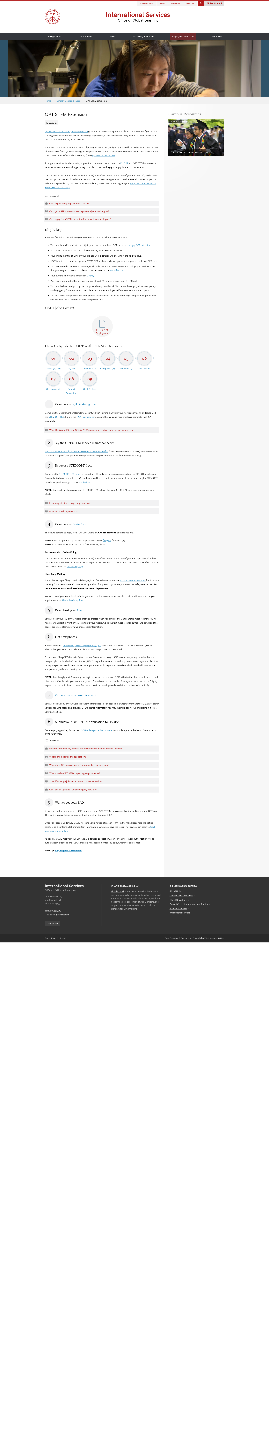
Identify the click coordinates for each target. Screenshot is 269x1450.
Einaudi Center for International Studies (189, 904)
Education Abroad (178, 908)
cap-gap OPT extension (139, 245)
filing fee (107, 540)
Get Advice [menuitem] (217, 36)
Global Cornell (214, 3)
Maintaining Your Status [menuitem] (144, 36)
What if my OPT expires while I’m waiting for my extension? (79, 765)
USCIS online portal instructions (96, 730)
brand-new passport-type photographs (82, 645)
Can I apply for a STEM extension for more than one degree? (80, 219)
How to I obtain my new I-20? (64, 511)
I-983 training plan (84, 404)
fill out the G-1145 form (73, 600)
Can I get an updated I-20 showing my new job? (73, 789)
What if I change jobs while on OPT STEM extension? (75, 781)
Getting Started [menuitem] (54, 36)
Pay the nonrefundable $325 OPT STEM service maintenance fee (76, 451)
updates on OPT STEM (103, 155)
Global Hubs (175, 891)
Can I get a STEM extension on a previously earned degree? (79, 211)
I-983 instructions (85, 417)
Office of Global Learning (138, 20)
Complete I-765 (107, 368)
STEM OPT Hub (56, 417)
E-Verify (90, 275)
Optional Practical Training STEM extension (66, 131)
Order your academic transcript (77, 695)
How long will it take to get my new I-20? (69, 503)
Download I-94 (126, 368)
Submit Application (71, 391)
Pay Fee (71, 368)
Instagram (64, 914)
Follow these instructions (133, 580)
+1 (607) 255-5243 (53, 910)
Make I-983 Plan (53, 368)
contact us (84, 482)
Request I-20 (90, 368)
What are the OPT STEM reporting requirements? (74, 773)
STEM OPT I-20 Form (69, 474)
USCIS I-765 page (75, 566)
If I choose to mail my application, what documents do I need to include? (85, 748)
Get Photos (144, 368)
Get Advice (53, 923)
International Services (137, 15)
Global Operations (178, 900)
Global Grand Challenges (181, 895)
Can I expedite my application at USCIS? (69, 203)
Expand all (54, 196)
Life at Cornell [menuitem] (85, 36)
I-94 (79, 610)
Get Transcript (53, 389)
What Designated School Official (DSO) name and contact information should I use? (91, 430)
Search (201, 3)
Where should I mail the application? (67, 756)
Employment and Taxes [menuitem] (183, 36)
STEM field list (117, 270)
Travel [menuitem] (112, 36)
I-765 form (80, 524)
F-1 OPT (124, 163)
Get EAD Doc (89, 389)
